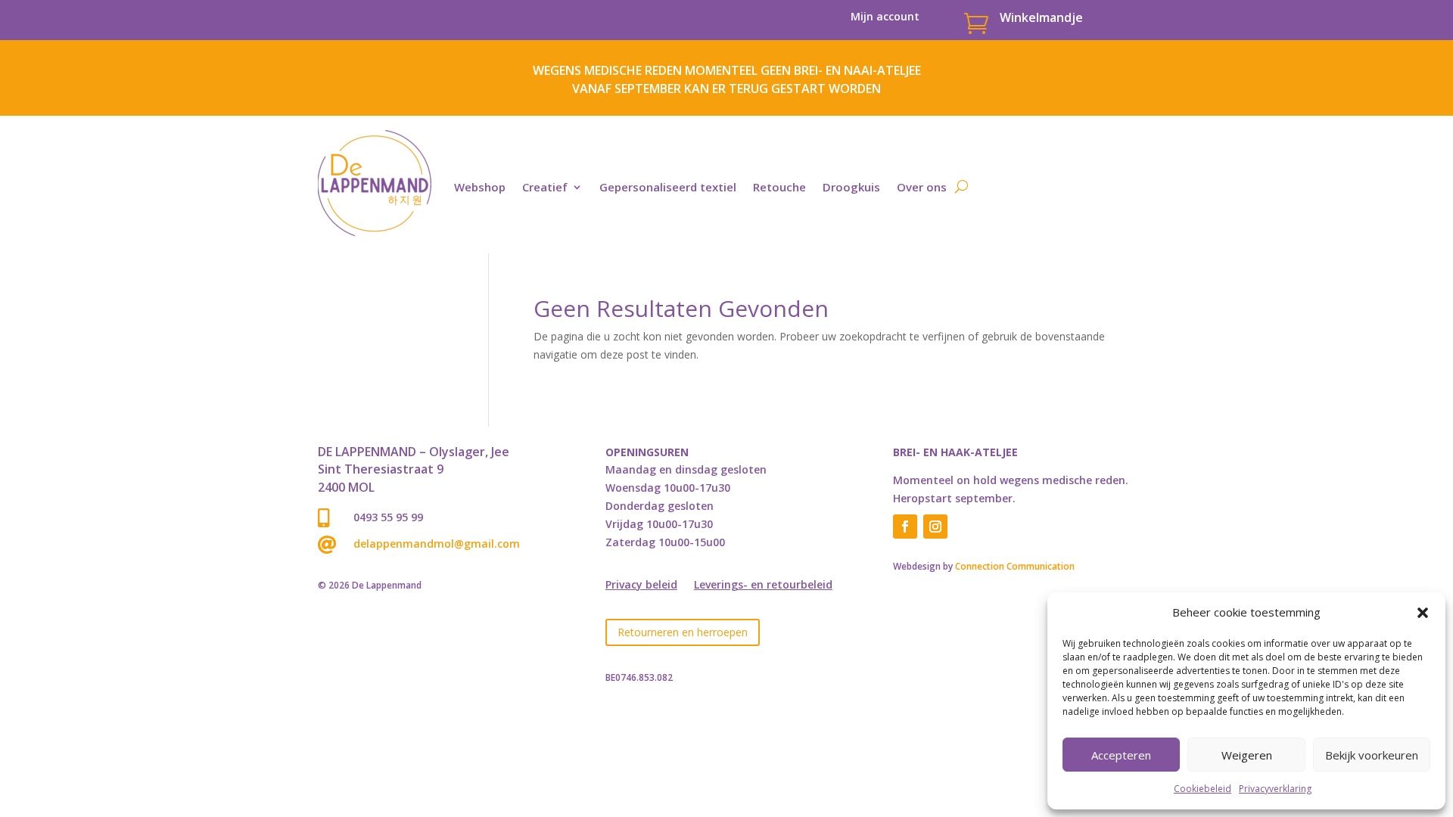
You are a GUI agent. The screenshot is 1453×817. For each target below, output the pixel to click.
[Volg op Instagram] (935, 526)
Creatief (545, 186)
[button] (1422, 612)
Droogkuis (851, 186)
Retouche (779, 186)
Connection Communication (1015, 566)
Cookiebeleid (1202, 788)
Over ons (922, 186)
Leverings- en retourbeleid (763, 585)
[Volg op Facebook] (905, 526)
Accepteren (1121, 755)
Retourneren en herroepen (683, 632)
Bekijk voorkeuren (1371, 755)
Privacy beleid (641, 585)
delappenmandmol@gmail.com (436, 543)
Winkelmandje (1041, 17)
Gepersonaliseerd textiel (667, 186)
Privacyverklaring (1275, 788)
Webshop (480, 186)
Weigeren (1246, 755)
